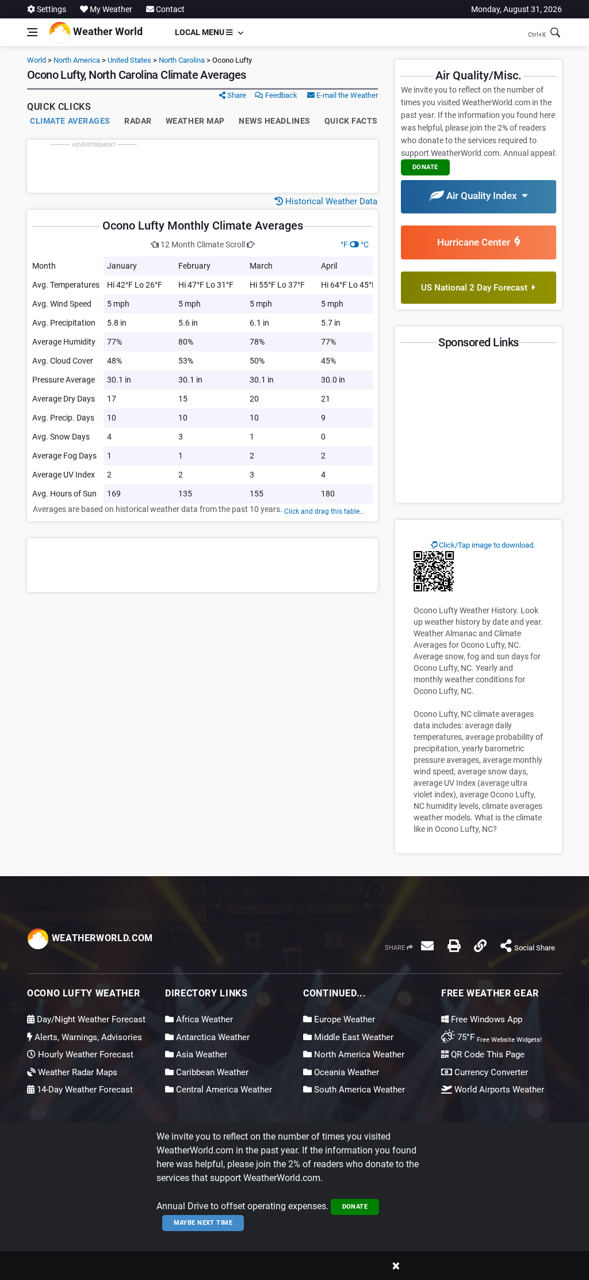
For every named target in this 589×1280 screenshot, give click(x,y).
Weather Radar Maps (76, 1072)
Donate (355, 1206)
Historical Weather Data (330, 201)
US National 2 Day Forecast (476, 287)
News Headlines (275, 120)
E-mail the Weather (346, 95)
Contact (169, 9)
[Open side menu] (32, 32)
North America (76, 60)
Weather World (107, 31)
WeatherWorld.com (101, 938)
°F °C (355, 244)
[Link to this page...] (480, 946)
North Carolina (182, 60)
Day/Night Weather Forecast (90, 1019)
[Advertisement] (202, 166)
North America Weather (358, 1054)
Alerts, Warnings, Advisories (87, 1037)
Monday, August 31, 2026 (516, 9)
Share (235, 95)
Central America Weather (223, 1089)
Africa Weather (203, 1019)
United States (129, 60)
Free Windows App (485, 1019)
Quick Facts (351, 120)
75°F (498, 1037)
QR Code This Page (487, 1054)
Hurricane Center (476, 242)
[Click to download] (434, 571)
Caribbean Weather (211, 1072)
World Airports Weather (498, 1089)
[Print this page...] (454, 946)
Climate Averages (70, 120)
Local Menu (200, 32)
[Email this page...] (427, 946)
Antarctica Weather (212, 1037)
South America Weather (358, 1089)
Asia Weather (200, 1054)
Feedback (280, 95)
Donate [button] (425, 167)
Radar (138, 120)
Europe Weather (343, 1019)
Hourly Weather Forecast (84, 1054)
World (36, 60)
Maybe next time (203, 1222)
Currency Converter (490, 1072)
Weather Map (195, 120)
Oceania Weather (345, 1072)
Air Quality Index (483, 195)
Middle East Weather (352, 1037)
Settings (50, 9)
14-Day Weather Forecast (84, 1089)
